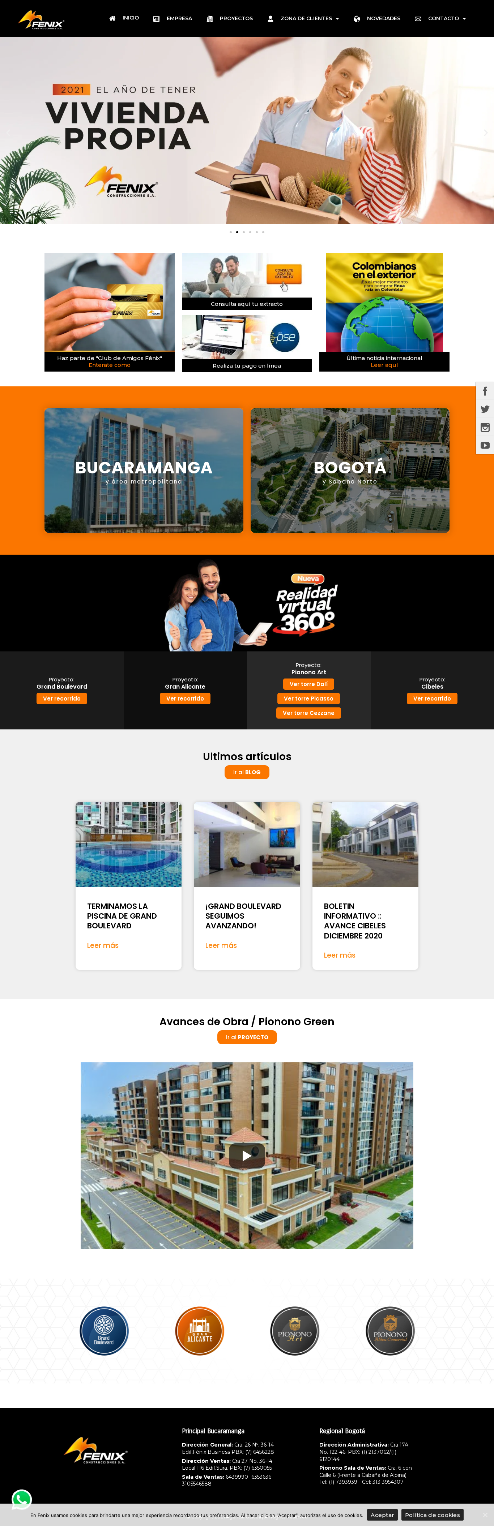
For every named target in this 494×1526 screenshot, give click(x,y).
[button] (231, 232)
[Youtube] (485, 445)
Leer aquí (384, 364)
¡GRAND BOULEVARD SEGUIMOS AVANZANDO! (243, 916)
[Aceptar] (485, 1514)
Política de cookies (432, 1514)
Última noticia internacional (384, 358)
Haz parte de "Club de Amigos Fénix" (109, 358)
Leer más (103, 945)
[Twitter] (485, 409)
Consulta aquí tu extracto (247, 303)
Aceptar (382, 1514)
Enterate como (110, 364)
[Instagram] (485, 427)
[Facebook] (485, 391)
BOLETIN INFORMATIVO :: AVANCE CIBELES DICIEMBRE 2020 (355, 921)
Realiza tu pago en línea (247, 365)
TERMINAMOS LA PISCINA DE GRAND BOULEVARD (122, 916)
